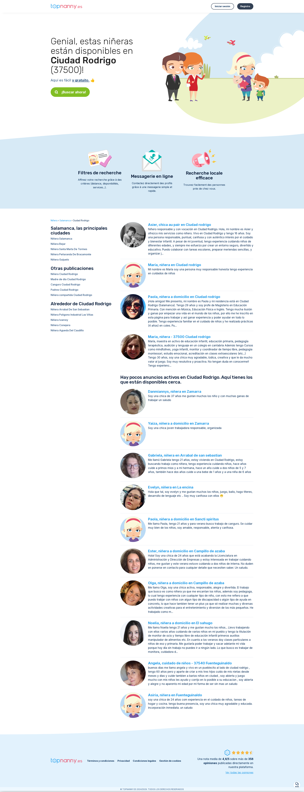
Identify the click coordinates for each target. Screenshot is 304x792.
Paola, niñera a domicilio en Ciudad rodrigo (184, 297)
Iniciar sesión (222, 6)
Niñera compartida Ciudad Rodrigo (71, 295)
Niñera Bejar (58, 243)
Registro (245, 6)
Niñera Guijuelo (60, 259)
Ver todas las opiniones (239, 772)
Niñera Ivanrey (59, 319)
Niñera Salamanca (61, 238)
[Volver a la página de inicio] (66, 6)
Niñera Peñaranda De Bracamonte (71, 254)
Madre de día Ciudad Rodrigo (68, 279)
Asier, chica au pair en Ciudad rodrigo (179, 225)
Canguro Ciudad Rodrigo (65, 284)
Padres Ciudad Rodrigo (64, 289)
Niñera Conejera (60, 325)
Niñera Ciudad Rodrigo (64, 274)
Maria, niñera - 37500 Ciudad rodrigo (179, 337)
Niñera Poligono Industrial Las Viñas (72, 314)
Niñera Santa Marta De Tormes (69, 249)
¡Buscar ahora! (73, 92)
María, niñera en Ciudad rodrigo (174, 265)
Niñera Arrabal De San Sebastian (70, 309)
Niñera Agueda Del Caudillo (67, 330)
